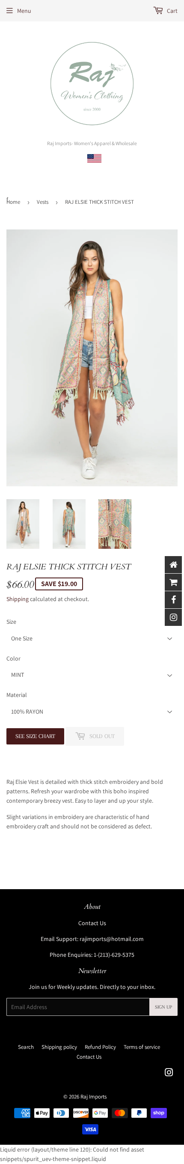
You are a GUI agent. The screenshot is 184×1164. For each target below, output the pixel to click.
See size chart (35, 736)
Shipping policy (59, 1047)
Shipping (17, 599)
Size (11, 621)
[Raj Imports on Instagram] (169, 1074)
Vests (42, 201)
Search (26, 1047)
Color (13, 658)
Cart (172, 11)
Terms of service (142, 1047)
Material (16, 695)
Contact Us (92, 923)
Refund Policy (100, 1047)
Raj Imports (93, 1096)
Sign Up (163, 1007)
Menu (24, 11)
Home (13, 201)
